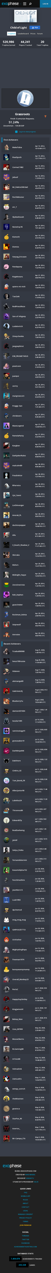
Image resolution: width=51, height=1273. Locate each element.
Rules (25, 1200)
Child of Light (18, 27)
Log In (45, 4)
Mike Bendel (30, 1174)
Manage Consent (25, 1214)
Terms (25, 1221)
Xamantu (30, 1178)
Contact (25, 1207)
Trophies (11, 33)
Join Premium (25, 1225)
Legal (25, 1210)
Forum (40, 33)
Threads (25, 1236)
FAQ (25, 1192)
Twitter (25, 1239)
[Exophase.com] (11, 4)
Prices (32, 33)
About (25, 1203)
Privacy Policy (25, 1218)
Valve (36, 1182)
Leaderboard (23, 33)
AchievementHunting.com (25, 1247)
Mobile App (25, 1196)
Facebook (25, 1243)
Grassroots (22, 114)
